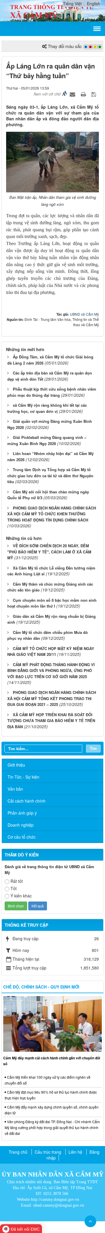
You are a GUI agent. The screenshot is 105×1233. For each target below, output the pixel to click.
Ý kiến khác (21, 896)
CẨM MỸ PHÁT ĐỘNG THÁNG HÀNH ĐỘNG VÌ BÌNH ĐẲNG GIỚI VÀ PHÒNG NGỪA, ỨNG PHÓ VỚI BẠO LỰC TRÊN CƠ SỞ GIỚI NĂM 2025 (51, 670)
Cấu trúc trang (48, 1152)
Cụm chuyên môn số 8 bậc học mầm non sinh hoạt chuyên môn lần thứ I (52, 603)
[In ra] (84, 94)
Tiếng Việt (72, 3)
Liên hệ (75, 1152)
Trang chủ (18, 1152)
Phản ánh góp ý (22, 813)
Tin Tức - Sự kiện (23, 777)
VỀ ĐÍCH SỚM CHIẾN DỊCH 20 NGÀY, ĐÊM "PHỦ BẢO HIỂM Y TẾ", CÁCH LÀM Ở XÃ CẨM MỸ (49, 551)
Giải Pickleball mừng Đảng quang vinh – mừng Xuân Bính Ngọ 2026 (46, 440)
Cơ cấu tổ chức (22, 837)
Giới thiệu (16, 765)
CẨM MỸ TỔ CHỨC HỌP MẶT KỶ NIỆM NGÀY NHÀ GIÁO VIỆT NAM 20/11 (50, 651)
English (93, 3)
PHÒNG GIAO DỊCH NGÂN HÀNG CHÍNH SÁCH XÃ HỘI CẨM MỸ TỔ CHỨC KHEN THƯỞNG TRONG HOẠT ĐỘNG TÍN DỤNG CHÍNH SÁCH (51, 514)
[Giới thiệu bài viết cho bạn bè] (73, 94)
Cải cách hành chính (27, 801)
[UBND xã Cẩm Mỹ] (52, 10)
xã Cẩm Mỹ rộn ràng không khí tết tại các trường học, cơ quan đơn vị (47, 408)
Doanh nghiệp (21, 825)
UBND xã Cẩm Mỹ (84, 314)
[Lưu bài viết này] (94, 94)
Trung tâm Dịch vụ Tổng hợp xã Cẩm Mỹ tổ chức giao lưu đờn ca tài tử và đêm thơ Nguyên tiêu (50, 475)
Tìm (93, 748)
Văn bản (15, 789)
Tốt (13, 888)
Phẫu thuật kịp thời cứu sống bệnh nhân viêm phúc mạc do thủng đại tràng (51, 392)
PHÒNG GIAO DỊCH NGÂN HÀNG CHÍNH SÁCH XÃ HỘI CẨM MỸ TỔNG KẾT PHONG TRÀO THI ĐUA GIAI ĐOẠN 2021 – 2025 (51, 698)
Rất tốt (16, 881)
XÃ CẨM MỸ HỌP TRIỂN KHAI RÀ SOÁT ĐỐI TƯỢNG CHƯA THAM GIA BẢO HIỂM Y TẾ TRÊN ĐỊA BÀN (51, 720)
